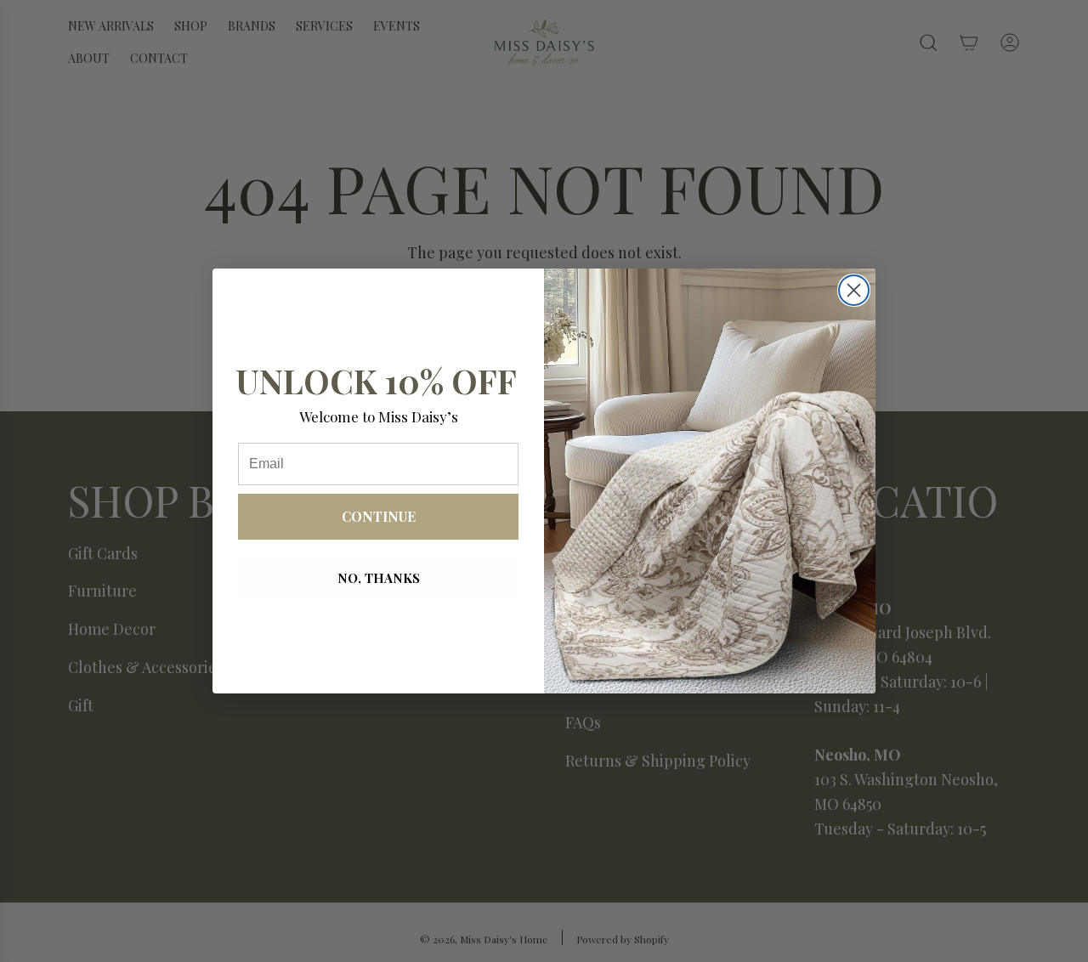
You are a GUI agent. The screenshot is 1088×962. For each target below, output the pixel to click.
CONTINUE (379, 516)
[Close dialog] (854, 290)
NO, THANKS (378, 577)
